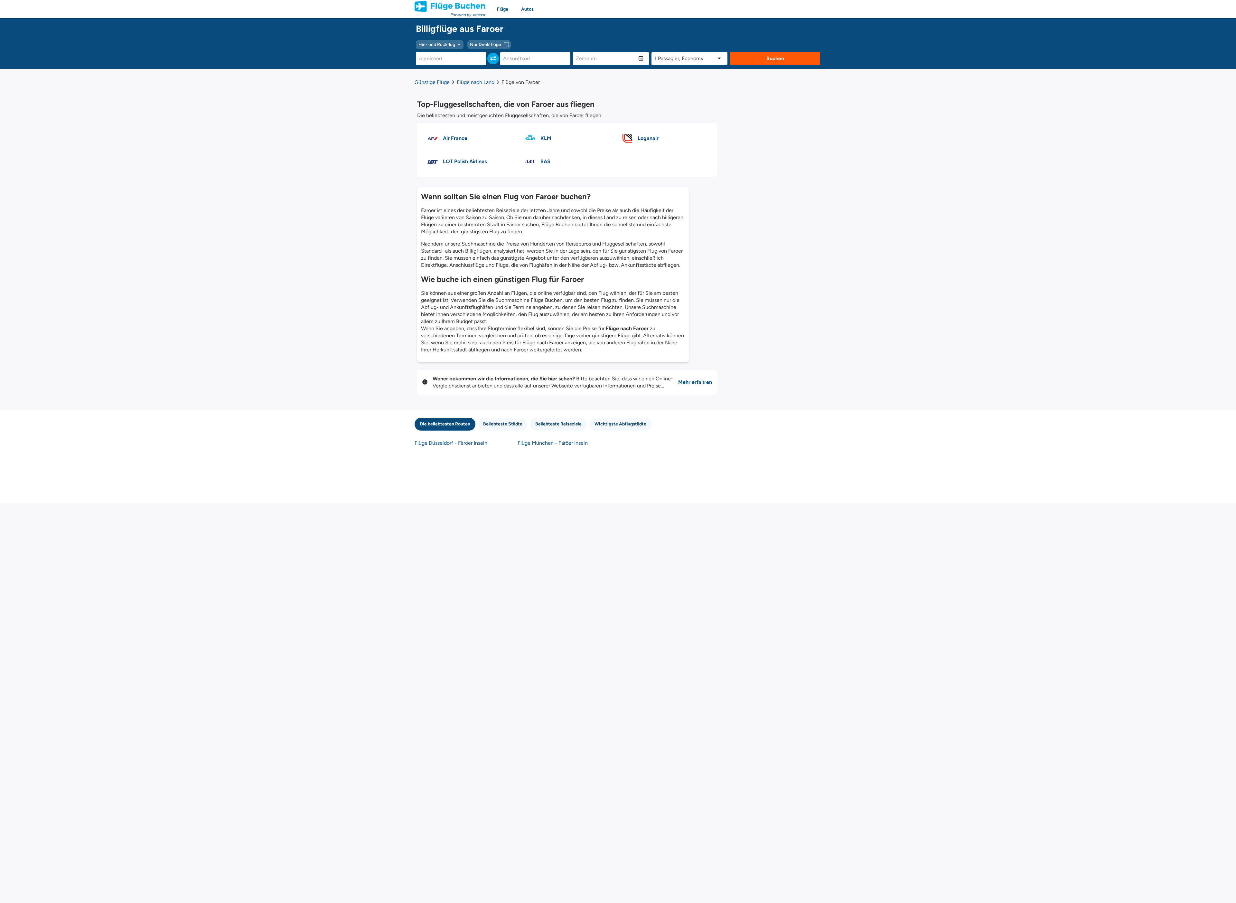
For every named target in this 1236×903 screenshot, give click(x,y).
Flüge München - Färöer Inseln (553, 443)
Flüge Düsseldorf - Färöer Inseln (451, 443)
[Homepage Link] (450, 6)
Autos (527, 9)
